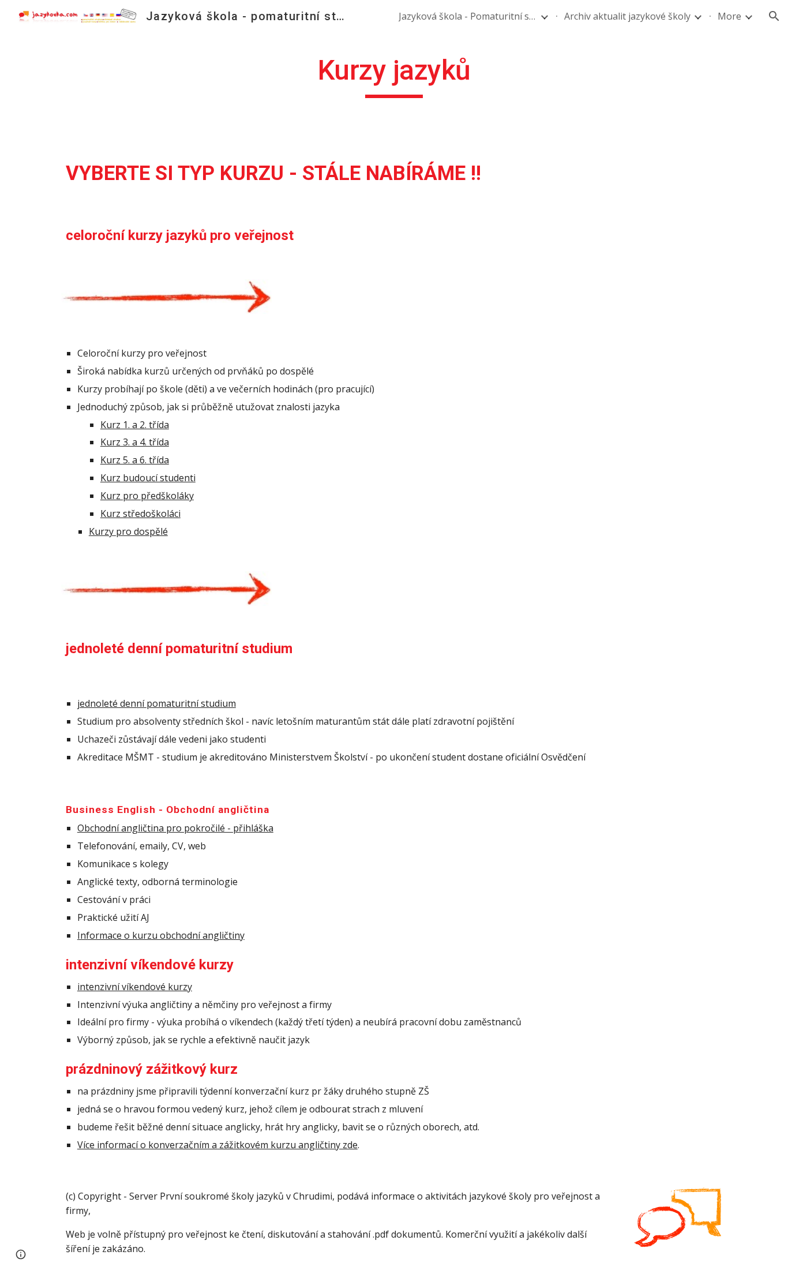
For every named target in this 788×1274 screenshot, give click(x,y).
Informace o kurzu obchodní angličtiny (161, 935)
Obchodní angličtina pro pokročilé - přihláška (175, 828)
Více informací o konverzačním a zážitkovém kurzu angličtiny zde (217, 1144)
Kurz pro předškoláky (147, 495)
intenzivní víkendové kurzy (134, 986)
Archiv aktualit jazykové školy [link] (627, 16)
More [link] (729, 16)
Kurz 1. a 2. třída (134, 424)
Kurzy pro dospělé (128, 531)
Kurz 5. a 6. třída (134, 460)
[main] (394, 75)
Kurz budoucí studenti (148, 477)
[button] (774, 16)
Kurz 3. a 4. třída (134, 442)
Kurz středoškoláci (140, 513)
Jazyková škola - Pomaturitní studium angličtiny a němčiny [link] (468, 16)
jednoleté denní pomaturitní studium (156, 703)
